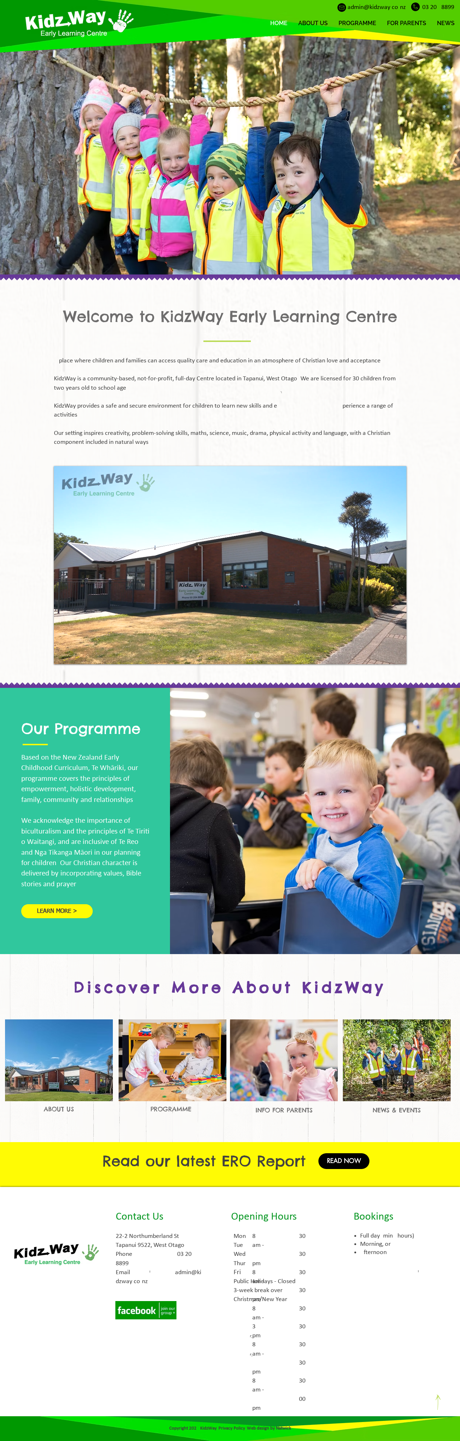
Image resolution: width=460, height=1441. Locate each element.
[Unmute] (75, 654)
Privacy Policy (231, 1428)
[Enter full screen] (396, 654)
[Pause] (63, 654)
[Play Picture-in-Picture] (384, 654)
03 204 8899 (438, 7)
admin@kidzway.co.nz (377, 7)
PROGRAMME (171, 1109)
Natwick (283, 1428)
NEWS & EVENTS (397, 1110)
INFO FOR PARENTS (284, 1110)
